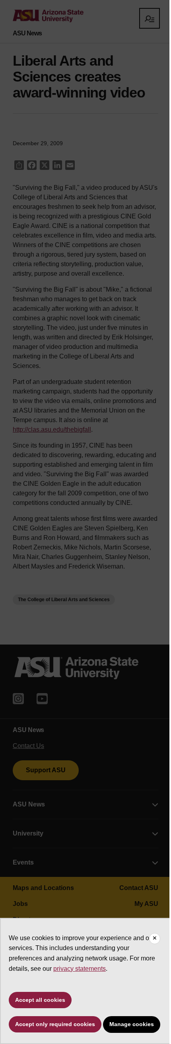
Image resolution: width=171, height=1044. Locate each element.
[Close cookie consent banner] (154, 938)
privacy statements (79, 968)
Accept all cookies (40, 1000)
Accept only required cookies (55, 1024)
